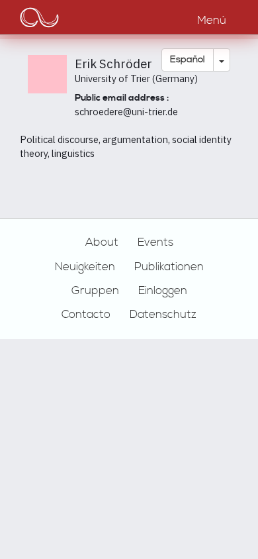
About (101, 242)
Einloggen (162, 290)
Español (187, 60)
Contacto (86, 314)
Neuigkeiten (85, 267)
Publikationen (169, 267)
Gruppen (95, 290)
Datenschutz (163, 314)
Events (155, 242)
